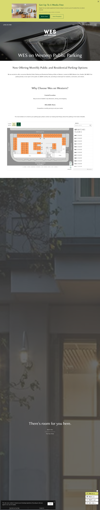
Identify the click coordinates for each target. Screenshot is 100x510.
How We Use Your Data (14, 508)
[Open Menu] (96, 25)
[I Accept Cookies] (54, 502)
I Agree (50, 503)
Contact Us (41, 508)
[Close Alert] (98, 2)
